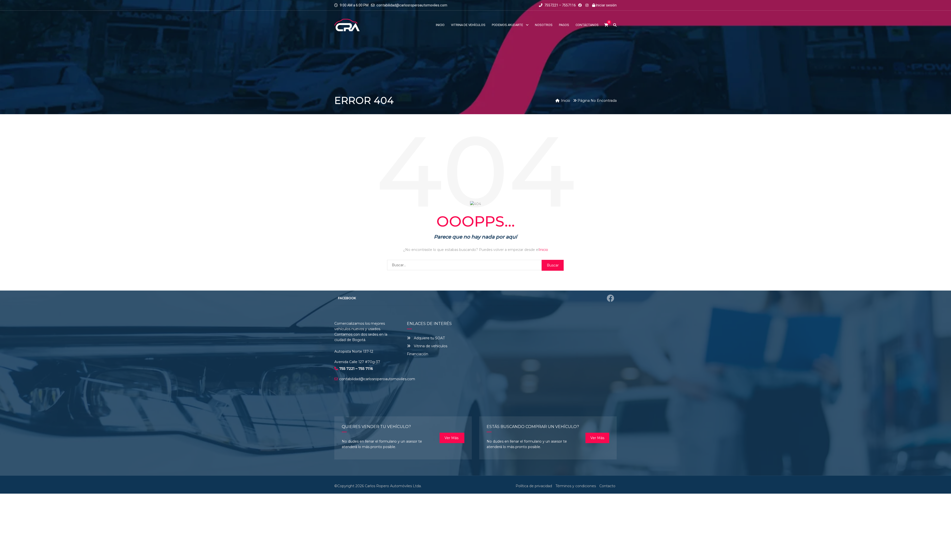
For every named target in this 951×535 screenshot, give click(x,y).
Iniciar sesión (606, 5)
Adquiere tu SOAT (429, 338)
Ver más (452, 438)
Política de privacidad (534, 486)
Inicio (543, 249)
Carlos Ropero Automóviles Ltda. (393, 486)
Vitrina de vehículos (430, 346)
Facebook (347, 298)
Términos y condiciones (575, 486)
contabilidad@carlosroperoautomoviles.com (411, 5)
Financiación (417, 354)
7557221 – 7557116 (560, 5)
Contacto (607, 486)
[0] (606, 25)
